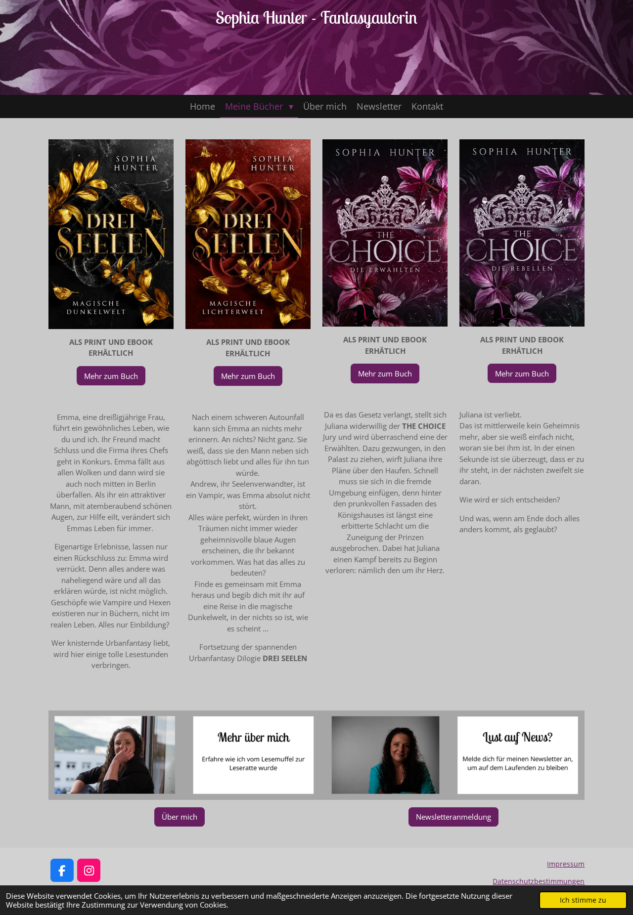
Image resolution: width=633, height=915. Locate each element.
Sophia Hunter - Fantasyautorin (316, 17)
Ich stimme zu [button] (583, 900)
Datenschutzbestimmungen (539, 881)
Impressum (566, 864)
